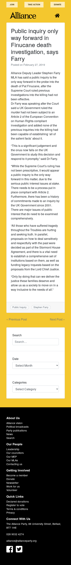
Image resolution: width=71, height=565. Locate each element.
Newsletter (12, 483)
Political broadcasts (17, 426)
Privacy (10, 512)
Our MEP (11, 456)
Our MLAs (12, 460)
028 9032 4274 (15, 534)
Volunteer (11, 490)
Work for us (13, 486)
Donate (57, 4)
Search (10, 438)
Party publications (16, 430)
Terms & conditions (17, 509)
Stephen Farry (40, 307)
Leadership (12, 449)
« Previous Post (16, 319)
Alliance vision (14, 423)
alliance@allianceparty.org (21, 540)
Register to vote (15, 505)
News (9, 434)
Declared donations (17, 501)
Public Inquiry (19, 307)
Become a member (17, 475)
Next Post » (57, 319)
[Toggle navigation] (57, 15)
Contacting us (14, 464)
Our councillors (15, 453)
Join (12, 4)
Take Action (34, 4)
